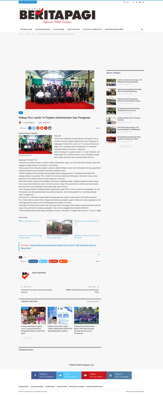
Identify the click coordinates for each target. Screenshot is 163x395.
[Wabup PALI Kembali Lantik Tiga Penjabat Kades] (31, 227)
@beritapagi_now (86, 365)
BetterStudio (140, 391)
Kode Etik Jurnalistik (92, 29)
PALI (21, 112)
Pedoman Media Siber (114, 29)
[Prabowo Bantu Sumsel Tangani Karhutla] (111, 120)
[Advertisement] (81, 52)
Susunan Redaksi (42, 29)
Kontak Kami (58, 29)
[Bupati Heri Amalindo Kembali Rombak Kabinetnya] (59, 227)
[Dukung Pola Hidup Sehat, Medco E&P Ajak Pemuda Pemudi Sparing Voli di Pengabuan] (86, 315)
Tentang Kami (26, 29)
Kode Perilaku (73, 29)
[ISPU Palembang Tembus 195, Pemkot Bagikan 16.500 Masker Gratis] (111, 130)
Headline (25, 308)
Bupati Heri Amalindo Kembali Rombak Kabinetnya (57, 236)
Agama (50, 308)
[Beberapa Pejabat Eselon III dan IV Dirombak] (87, 227)
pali (25, 257)
